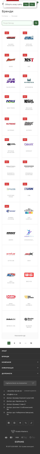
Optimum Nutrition (10, 151)
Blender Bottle (29, 326)
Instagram (14, 422)
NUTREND (11, 130)
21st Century (29, 218)
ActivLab (11, 260)
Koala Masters (22, 431)
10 (31, 343)
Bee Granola (29, 304)
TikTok (31, 422)
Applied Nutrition (29, 45)
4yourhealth (29, 240)
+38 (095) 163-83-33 (14, 391)
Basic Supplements (11, 304)
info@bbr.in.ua (12, 394)
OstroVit (29, 151)
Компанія (6, 362)
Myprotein (29, 87)
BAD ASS (29, 281)
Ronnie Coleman (11, 218)
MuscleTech (11, 87)
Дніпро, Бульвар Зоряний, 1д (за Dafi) (20, 398)
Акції (4, 351)
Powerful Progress (11, 174)
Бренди (5, 356)
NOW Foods (11, 108)
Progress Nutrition (28, 174)
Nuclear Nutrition (29, 108)
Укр (26, 4)
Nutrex (29, 130)
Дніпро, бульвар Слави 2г (16, 404)
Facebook (8, 422)
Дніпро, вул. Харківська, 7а (16, 401)
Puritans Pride (11, 196)
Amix (29, 260)
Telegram (20, 422)
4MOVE (11, 240)
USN (29, 195)
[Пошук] (36, 23)
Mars (11, 66)
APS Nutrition (10, 282)
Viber (25, 422)
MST (29, 66)
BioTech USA (11, 326)
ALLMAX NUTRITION (10, 45)
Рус (32, 4)
